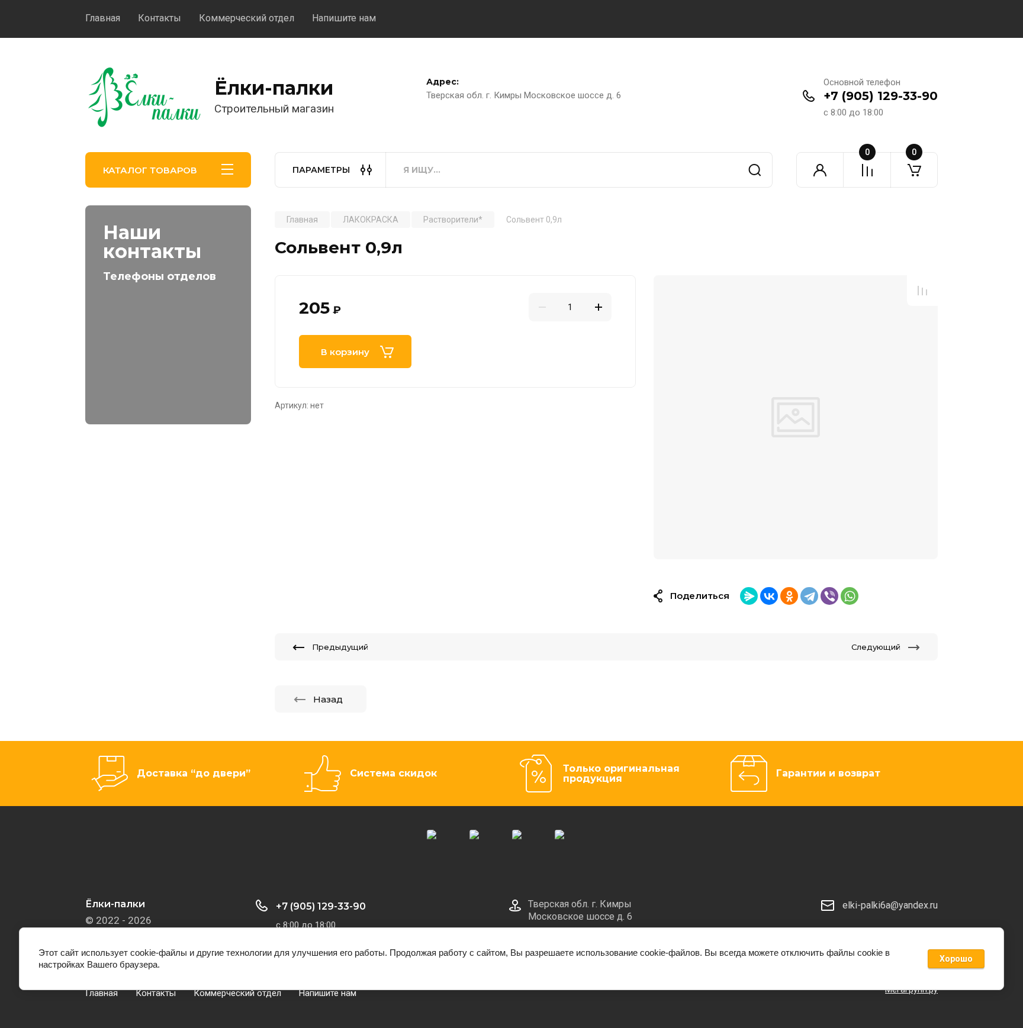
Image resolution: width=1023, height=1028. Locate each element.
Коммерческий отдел (246, 18)
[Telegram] (809, 596)
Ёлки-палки (273, 87)
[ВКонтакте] (769, 596)
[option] (796, 417)
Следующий (875, 647)
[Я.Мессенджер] (749, 596)
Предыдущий (340, 647)
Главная (102, 18)
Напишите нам (344, 18)
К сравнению (922, 290)
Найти (755, 170)
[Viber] (829, 596)
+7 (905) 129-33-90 (880, 96)
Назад (328, 699)
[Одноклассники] (789, 596)
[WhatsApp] (849, 596)
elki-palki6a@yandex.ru (890, 905)
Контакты (159, 18)
